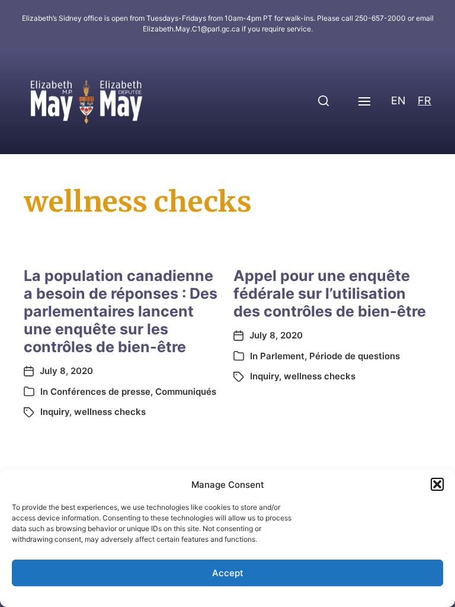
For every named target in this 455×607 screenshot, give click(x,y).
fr (424, 100)
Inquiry (54, 411)
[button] (437, 484)
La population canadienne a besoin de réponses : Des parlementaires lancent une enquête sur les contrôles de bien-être (120, 311)
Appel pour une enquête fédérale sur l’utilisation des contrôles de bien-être (329, 293)
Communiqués (185, 391)
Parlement (282, 356)
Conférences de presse (100, 391)
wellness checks (110, 411)
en (398, 100)
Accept (227, 573)
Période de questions (354, 356)
